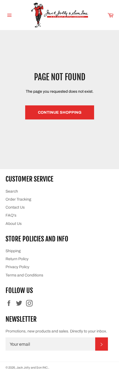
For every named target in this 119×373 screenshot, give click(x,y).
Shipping (13, 251)
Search (12, 191)
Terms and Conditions (24, 275)
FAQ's (11, 215)
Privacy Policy (17, 267)
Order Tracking (18, 199)
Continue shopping (59, 112)
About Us (14, 224)
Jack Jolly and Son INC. (32, 367)
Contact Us (15, 207)
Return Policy (17, 259)
